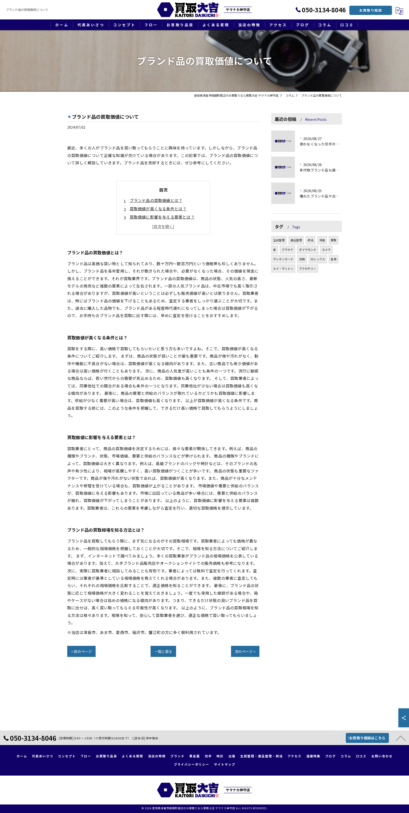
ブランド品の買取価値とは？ (156, 200)
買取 (333, 240)
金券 (333, 259)
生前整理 (279, 240)
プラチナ (287, 249)
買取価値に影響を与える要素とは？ (162, 217)
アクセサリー (307, 268)
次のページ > (245, 651)
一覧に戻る (163, 651)
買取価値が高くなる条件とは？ (158, 208)
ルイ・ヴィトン (283, 268)
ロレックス (318, 259)
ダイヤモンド (307, 249)
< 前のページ (81, 651)
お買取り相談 (370, 10)
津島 (322, 240)
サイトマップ (224, 764)
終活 (310, 240)
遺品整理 (296, 240)
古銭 (302, 259)
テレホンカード (283, 259)
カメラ (326, 249)
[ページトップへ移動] (400, 738)
